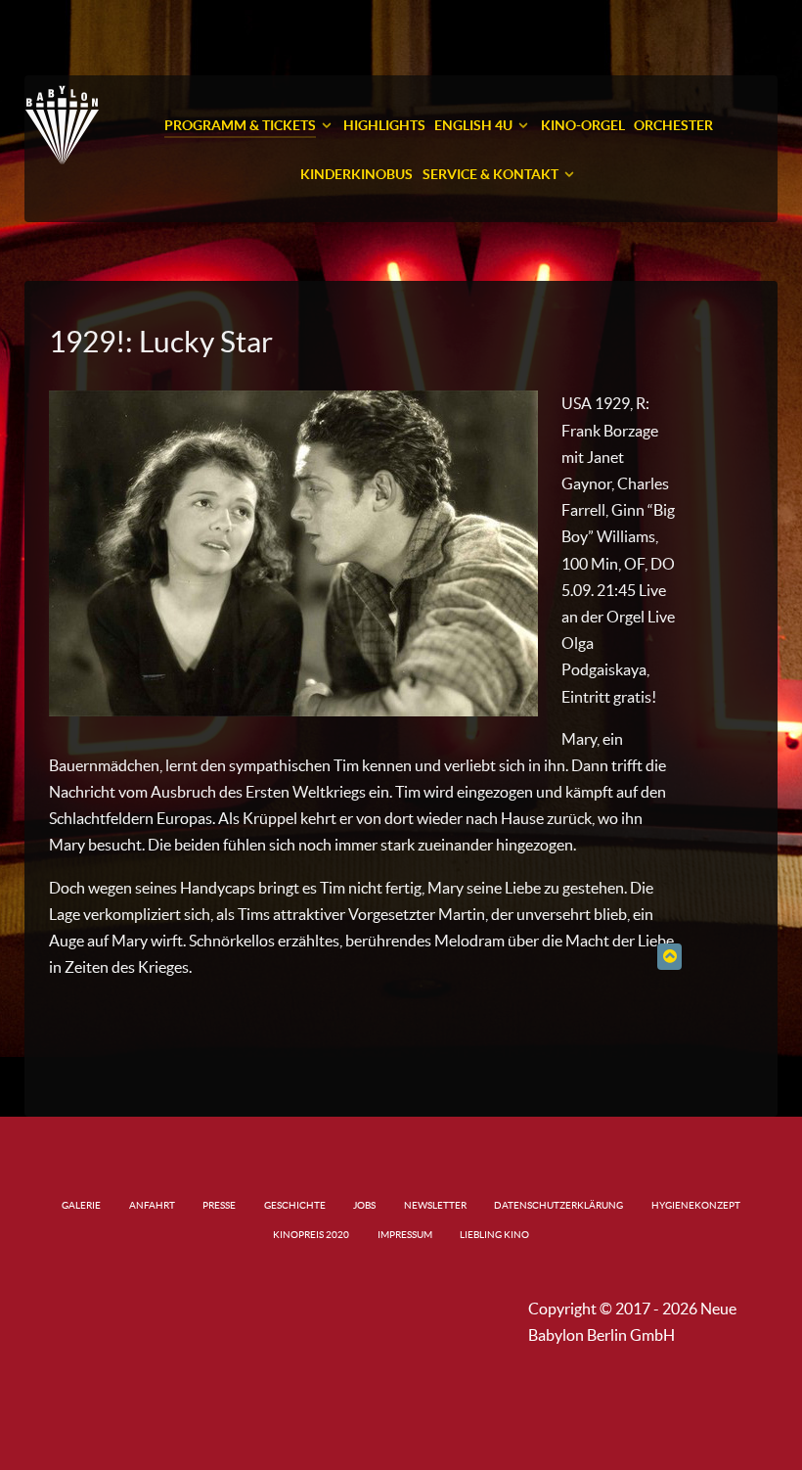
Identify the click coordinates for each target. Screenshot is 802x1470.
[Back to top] (669, 956)
